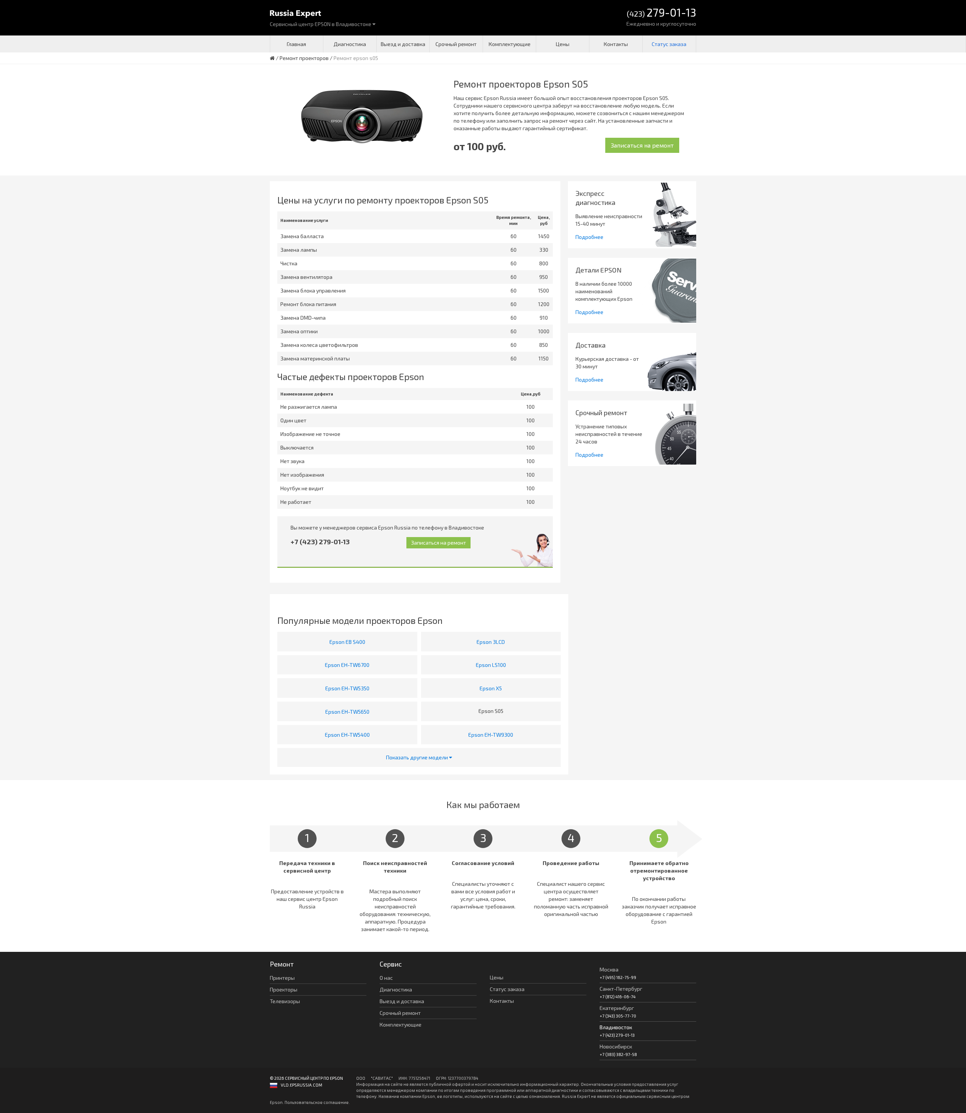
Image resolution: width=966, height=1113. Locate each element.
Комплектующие (510, 44)
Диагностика (350, 44)
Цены (562, 44)
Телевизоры (285, 1001)
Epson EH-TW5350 (347, 688)
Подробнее (589, 237)
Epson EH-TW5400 (347, 734)
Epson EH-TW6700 (347, 665)
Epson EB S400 (347, 642)
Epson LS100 (491, 665)
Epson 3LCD (491, 642)
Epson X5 (491, 688)
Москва (609, 969)
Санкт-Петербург (621, 988)
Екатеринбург (617, 1008)
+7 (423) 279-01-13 (320, 541)
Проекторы (283, 989)
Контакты (616, 44)
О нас (386, 977)
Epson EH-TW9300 (490, 734)
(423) (661, 13)
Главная (296, 44)
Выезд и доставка (403, 44)
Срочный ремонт (456, 44)
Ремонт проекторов (304, 58)
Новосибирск (616, 1046)
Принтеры (282, 977)
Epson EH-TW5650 (347, 711)
